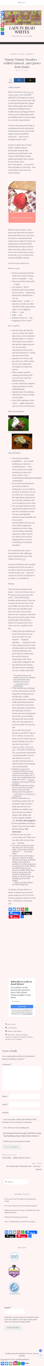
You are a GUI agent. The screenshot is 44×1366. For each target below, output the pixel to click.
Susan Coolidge (18, 747)
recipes (8, 1039)
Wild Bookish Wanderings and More (16, 1217)
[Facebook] (2, 13)
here (18, 255)
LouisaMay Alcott (22, 684)
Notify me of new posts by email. (17, 1141)
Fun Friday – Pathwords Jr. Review (16, 1156)
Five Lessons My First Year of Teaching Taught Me (20, 1206)
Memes (29, 54)
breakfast (11, 1035)
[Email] (2, 21)
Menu (23, 2)
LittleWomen (18, 686)
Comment (7, 1064)
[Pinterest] (2, 25)
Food (22, 54)
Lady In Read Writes (22, 29)
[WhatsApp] (2, 29)
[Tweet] (30, 80)
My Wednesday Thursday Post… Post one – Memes (24, 1167)
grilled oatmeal (21, 1035)
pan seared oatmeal (25, 1037)
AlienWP (22, 1356)
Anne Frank (18, 794)
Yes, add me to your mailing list (16, 1128)
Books (14, 54)
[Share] (19, 80)
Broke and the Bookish (20, 595)
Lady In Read (12, 1028)
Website (5, 1113)
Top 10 (13, 1039)
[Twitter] (2, 17)
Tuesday (19, 1039)
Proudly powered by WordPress (15, 1353)
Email (5, 1104)
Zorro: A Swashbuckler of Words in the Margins (19, 1222)
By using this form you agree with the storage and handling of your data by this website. (22, 1134)
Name (5, 1096)
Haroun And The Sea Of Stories (23, 782)
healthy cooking (11, 1037)
